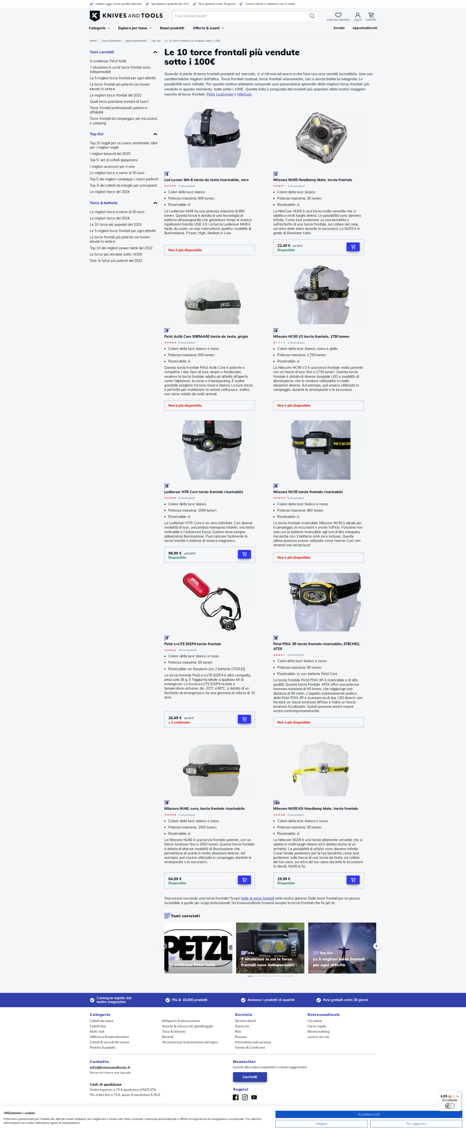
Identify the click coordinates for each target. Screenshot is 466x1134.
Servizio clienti (245, 1021)
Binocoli (168, 1037)
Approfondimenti (136, 40)
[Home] (126, 14)
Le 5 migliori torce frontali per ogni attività (123, 78)
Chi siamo (315, 1021)
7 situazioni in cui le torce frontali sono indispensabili (120, 69)
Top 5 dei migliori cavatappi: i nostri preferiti (124, 179)
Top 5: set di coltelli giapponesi (114, 160)
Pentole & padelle (103, 1047)
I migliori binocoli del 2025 (110, 154)
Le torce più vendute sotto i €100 (116, 254)
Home (93, 40)
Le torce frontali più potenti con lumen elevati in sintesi (120, 86)
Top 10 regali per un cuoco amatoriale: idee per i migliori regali (124, 145)
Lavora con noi (318, 1037)
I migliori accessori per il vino (112, 166)
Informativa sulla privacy (253, 1042)
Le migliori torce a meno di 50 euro (117, 173)
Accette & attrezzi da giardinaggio (187, 1026)
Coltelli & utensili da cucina (109, 1042)
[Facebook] (235, 1097)
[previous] (172, 946)
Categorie (97, 28)
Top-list (156, 40)
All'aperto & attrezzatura (181, 1021)
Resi (238, 1031)
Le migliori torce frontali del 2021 (116, 95)
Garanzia (242, 1026)
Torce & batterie (111, 40)
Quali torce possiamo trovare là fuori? (119, 101)
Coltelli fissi (98, 1026)
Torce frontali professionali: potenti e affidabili (118, 110)
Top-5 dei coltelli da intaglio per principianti (123, 185)
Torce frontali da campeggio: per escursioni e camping (123, 120)
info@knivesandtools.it (110, 1067)
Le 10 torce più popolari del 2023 (115, 224)
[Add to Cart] (353, 246)
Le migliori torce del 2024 (110, 192)
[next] (368, 946)
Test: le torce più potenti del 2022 (116, 260)
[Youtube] (254, 1097)
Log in (358, 19)
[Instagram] (245, 1097)
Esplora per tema (132, 28)
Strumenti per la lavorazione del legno (190, 1042)
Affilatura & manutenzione (109, 1037)
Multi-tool (97, 1031)
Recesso (241, 1037)
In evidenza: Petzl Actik (108, 61)
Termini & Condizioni (250, 1047)
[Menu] (458, 1093)
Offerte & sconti (206, 28)
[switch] (450, 1106)
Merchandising (318, 1031)
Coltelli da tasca (101, 1021)
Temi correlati (102, 52)
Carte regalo (317, 1026)
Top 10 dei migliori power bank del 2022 (121, 248)
